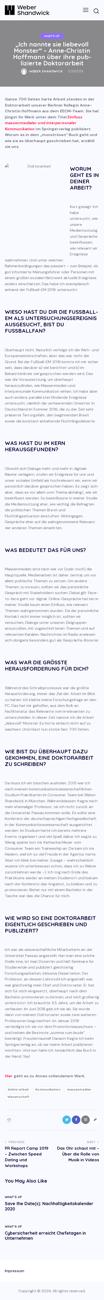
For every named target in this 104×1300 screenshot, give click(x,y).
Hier (9, 1075)
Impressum (14, 1270)
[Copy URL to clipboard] (95, 1120)
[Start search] (96, 11)
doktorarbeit (18, 1089)
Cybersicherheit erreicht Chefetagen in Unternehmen (45, 1236)
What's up (51, 36)
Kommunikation (47, 1089)
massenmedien (79, 1089)
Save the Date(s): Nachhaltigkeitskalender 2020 (49, 1206)
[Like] (9, 1120)
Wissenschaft (18, 1097)
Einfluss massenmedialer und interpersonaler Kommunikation (43, 123)
